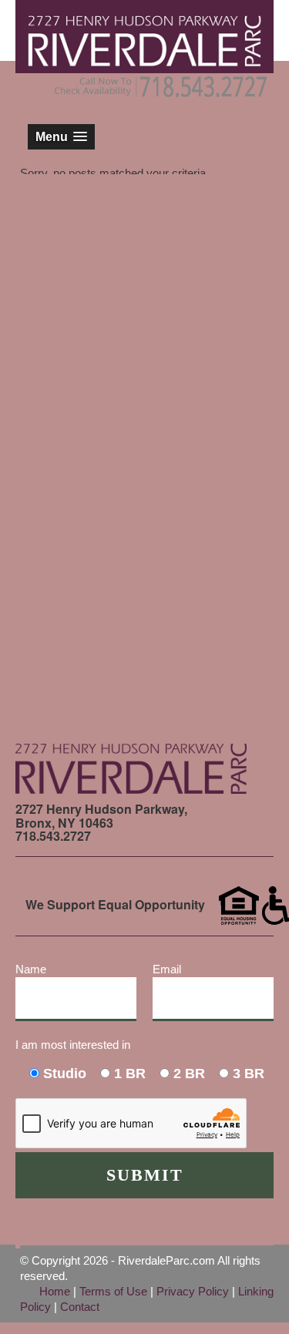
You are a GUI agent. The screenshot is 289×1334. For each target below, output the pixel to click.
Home (54, 1291)
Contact (79, 1306)
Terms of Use (113, 1291)
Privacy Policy (192, 1291)
